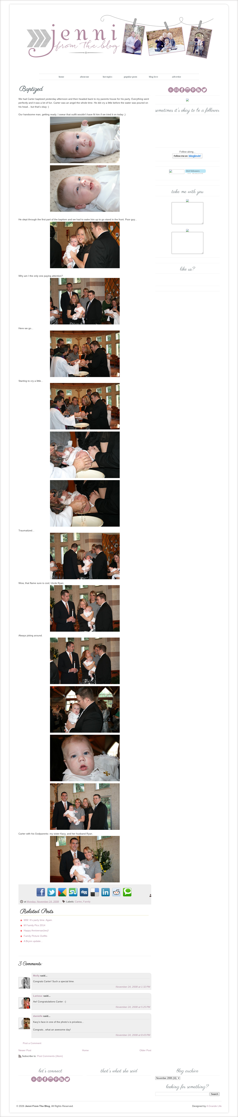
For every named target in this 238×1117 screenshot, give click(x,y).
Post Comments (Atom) (50, 1056)
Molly (36, 975)
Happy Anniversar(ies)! (36, 930)
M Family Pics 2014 (34, 925)
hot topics (107, 76)
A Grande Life (214, 1106)
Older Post (145, 1050)
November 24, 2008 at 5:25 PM (133, 1007)
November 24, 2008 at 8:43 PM (133, 1035)
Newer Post (24, 1050)
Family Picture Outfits (35, 935)
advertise (176, 76)
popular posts (130, 76)
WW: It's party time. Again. (38, 920)
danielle (38, 1016)
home (61, 76)
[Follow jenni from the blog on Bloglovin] (187, 155)
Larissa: (38, 995)
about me (84, 76)
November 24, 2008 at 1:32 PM (133, 986)
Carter (78, 901)
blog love (153, 76)
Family (86, 901)
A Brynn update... (33, 941)
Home (85, 1050)
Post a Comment (32, 1043)
